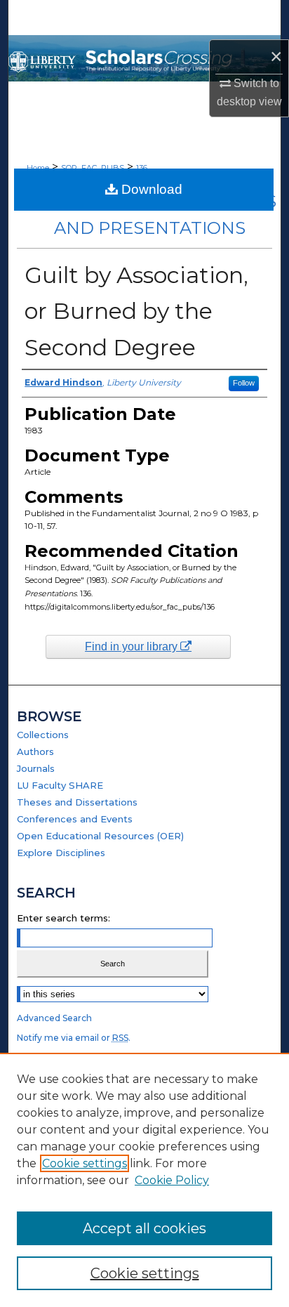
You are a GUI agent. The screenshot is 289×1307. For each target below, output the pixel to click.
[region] (144, 1180)
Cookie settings (84, 1163)
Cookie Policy (172, 1180)
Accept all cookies (144, 1228)
